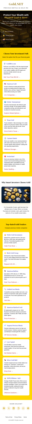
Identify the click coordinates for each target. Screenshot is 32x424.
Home (25, 417)
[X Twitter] (9, 408)
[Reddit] (18, 408)
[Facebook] (4, 408)
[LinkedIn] (13, 408)
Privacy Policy (18, 417)
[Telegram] (28, 408)
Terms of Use (8, 417)
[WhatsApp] (23, 408)
